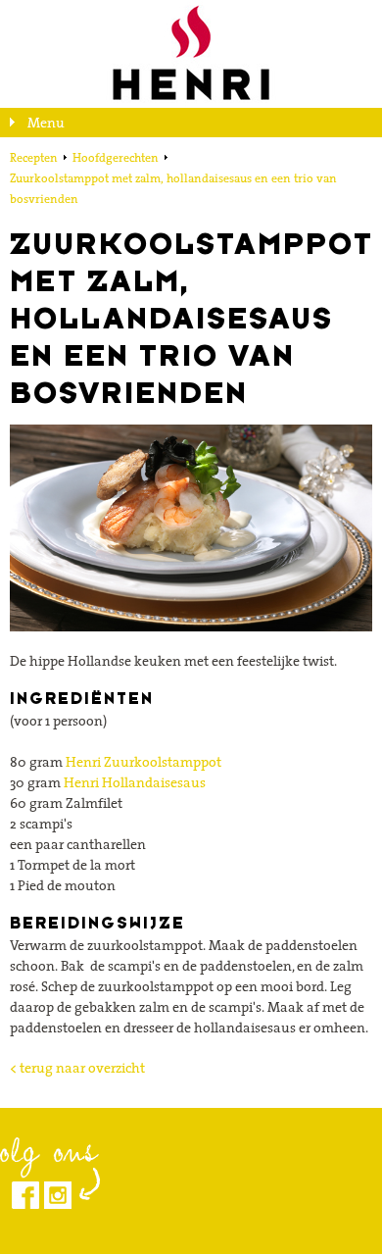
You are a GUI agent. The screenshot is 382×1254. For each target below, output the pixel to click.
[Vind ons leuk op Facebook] (25, 1195)
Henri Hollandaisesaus (135, 782)
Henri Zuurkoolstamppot (143, 762)
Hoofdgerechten (115, 157)
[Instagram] (58, 1195)
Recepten (34, 157)
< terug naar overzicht (77, 1067)
